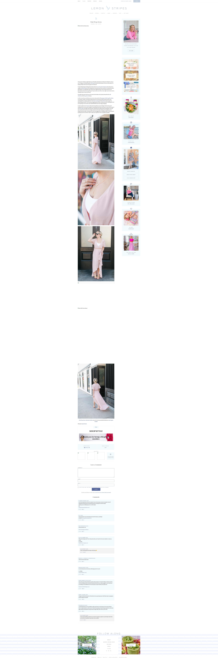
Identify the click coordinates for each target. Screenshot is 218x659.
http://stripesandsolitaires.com (84, 507)
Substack (115, 13)
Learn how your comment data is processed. (103, 492)
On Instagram (87, 644)
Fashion (91, 13)
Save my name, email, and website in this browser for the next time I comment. (94, 487)
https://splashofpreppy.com (86, 518)
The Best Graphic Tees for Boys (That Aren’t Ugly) (131, 87)
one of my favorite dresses (102, 86)
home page (81, 108)
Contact (95, 1)
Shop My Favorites (131, 171)
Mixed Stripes (101, 456)
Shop (137, 1)
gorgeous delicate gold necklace (107, 98)
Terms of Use (99, 657)
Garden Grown (130, 644)
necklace (103, 100)
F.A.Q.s (84, 1)
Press (109, 646)
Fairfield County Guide (126, 1)
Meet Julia (131, 50)
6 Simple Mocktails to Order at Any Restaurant (131, 64)
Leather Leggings (82, 456)
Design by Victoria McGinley (113, 657)
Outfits (105, 447)
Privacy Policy (105, 657)
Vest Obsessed (91, 456)
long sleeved (86, 95)
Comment (80, 467)
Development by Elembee (123, 657)
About (79, 1)
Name (79, 479)
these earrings (96, 100)
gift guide (126, 13)
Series (108, 13)
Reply (83, 509)
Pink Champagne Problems (83, 529)
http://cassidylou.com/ (83, 572)
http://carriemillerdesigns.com (84, 586)
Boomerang (84, 88)
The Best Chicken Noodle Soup (131, 76)
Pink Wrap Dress (96, 22)
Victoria (87, 105)
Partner (89, 1)
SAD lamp (92, 83)
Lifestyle (103, 13)
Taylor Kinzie (84, 423)
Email (79, 483)
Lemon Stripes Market (131, 174)
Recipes (97, 13)
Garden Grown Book (109, 642)
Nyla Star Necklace (89, 420)
